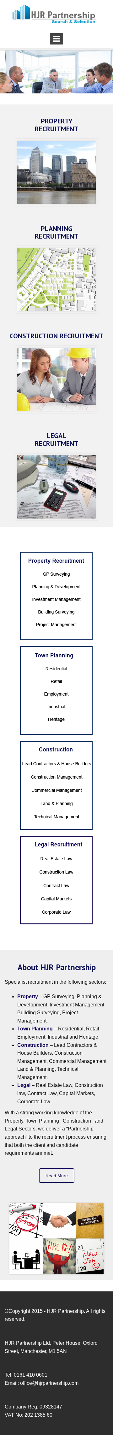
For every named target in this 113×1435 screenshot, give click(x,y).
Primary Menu (56, 38)
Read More (57, 1175)
